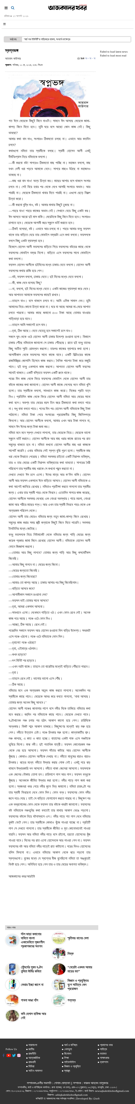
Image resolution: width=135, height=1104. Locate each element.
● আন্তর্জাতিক (33, 1058)
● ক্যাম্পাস (103, 1062)
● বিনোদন (66, 1053)
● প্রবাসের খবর (105, 1045)
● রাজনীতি (31, 1053)
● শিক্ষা (65, 1058)
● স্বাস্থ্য (66, 1070)
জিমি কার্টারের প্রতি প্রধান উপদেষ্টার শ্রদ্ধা (42, 39)
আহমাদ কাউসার (13, 58)
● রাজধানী (31, 1062)
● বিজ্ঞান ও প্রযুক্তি (71, 1066)
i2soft (96, 1098)
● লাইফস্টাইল (69, 1062)
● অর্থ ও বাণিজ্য (69, 1045)
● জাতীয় (30, 1049)
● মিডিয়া (30, 1066)
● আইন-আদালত (34, 1070)
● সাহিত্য (102, 1049)
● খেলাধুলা (67, 1049)
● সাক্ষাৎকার (103, 1058)
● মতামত (102, 1053)
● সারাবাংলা (31, 1045)
